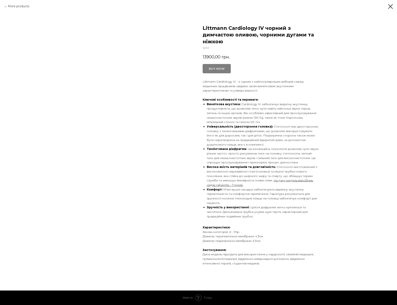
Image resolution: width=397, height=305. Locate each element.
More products (18, 6)
